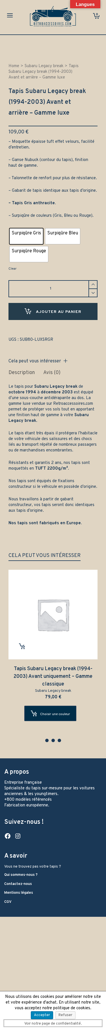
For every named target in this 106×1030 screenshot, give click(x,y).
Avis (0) (51, 373)
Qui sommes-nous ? (21, 875)
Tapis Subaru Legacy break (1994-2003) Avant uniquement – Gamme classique (53, 677)
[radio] (26, 236)
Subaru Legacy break (44, 66)
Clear (12, 269)
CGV (8, 902)
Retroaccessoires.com (73, 403)
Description (21, 373)
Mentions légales (18, 893)
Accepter (42, 1015)
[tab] (21, 373)
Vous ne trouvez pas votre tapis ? (32, 866)
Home (13, 66)
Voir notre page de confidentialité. (53, 1023)
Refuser (65, 1015)
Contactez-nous (18, 884)
